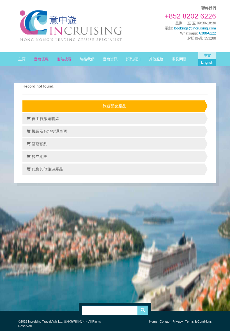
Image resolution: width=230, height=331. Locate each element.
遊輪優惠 (41, 59)
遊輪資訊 (110, 59)
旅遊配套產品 (114, 106)
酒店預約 (39, 144)
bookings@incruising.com (195, 28)
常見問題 (179, 59)
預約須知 (133, 59)
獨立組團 (39, 156)
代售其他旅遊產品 (47, 169)
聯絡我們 (87, 59)
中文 (207, 56)
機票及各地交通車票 (49, 131)
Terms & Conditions (198, 321)
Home (153, 321)
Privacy (178, 321)
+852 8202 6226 (190, 16)
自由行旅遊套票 (45, 118)
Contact (165, 321)
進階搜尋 (64, 59)
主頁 (22, 59)
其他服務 (156, 59)
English (207, 63)
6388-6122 (207, 33)
